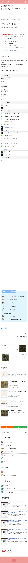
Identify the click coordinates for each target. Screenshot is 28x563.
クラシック (18, 19)
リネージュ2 (10, 19)
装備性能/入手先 (20, 296)
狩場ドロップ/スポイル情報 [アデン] (12, 319)
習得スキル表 (6, 472)
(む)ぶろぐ (5, 485)
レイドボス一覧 (8, 309)
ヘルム (5, 149)
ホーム (3, 19)
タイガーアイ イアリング (10, 130)
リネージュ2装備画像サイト (9, 492)
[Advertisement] (14, 225)
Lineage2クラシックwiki (9, 489)
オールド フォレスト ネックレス (12, 132)
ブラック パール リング (9, 127)
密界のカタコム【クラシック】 (16, 410)
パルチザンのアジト (13, 50)
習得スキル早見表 (8, 296)
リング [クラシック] (13, 372)
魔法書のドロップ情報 (9, 303)
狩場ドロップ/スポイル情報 (10, 299)
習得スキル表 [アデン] (9, 316)
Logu (25, 336)
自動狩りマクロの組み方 (10, 306)
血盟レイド (18, 309)
